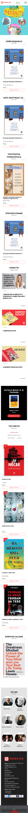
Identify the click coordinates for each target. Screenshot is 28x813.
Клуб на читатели (8, 772)
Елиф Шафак (5, 576)
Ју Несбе (4, 482)
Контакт (6, 780)
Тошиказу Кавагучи (8, 85)
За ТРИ (6, 768)
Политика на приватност (10, 785)
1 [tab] (24, 7)
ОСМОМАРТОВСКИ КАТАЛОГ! (13, 367)
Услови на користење (9, 781)
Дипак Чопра (6, 200)
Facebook (9, 791)
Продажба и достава (9, 775)
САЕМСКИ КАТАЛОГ (9, 331)
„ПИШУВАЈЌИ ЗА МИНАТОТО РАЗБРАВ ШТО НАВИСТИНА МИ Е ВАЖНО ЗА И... (14, 296)
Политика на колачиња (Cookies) (12, 787)
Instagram (9, 792)
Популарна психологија (14, 435)
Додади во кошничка (14, 146)
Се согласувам (14, 811)
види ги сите (14, 43)
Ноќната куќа (6, 479)
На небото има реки (8, 572)
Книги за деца (11, 438)
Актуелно (5, 290)
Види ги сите (14, 428)
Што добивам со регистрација (11, 783)
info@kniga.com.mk (12, 767)
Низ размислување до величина (11, 676)
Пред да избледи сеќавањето (12, 81)
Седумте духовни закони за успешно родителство (12, 198)
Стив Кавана (5, 622)
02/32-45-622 (12, 765)
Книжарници (7, 770)
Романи (19, 438)
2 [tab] (26, 7)
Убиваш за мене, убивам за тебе (12, 619)
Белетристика (14, 432)
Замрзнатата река (8, 526)
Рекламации (7, 774)
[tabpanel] (14, 20)
